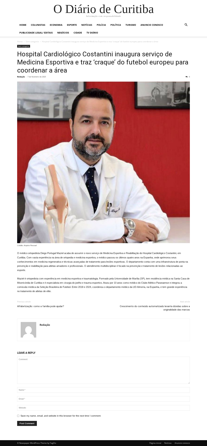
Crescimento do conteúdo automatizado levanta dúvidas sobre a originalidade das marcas (155, 308)
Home (22, 24)
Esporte (72, 24)
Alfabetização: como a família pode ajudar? (40, 306)
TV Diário (92, 32)
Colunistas (38, 24)
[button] (186, 25)
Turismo (130, 24)
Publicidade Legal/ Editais (36, 32)
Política (115, 24)
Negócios (63, 32)
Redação (21, 76)
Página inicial (155, 443)
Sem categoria (32, 41)
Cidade (78, 32)
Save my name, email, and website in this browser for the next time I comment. (61, 415)
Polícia (101, 24)
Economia (56, 24)
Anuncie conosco (152, 24)
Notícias (86, 24)
